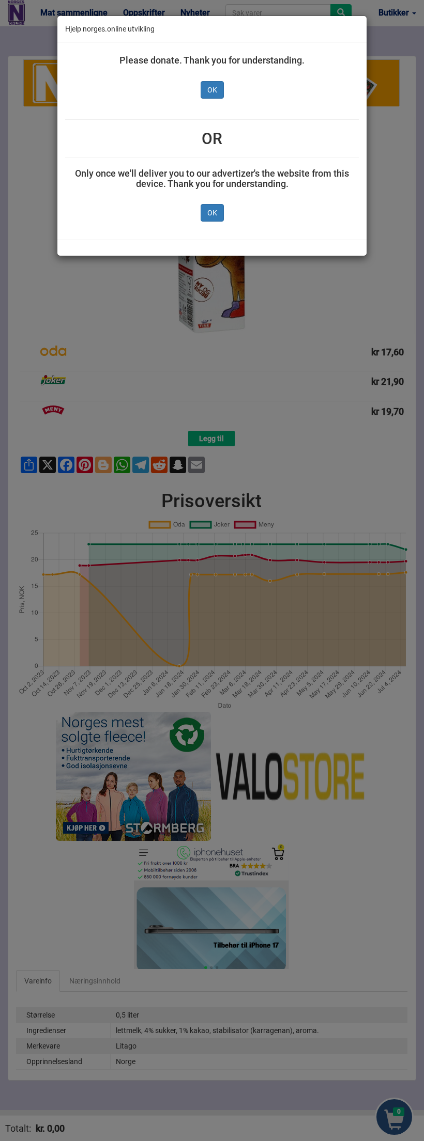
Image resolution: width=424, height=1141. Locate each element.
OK (212, 90)
